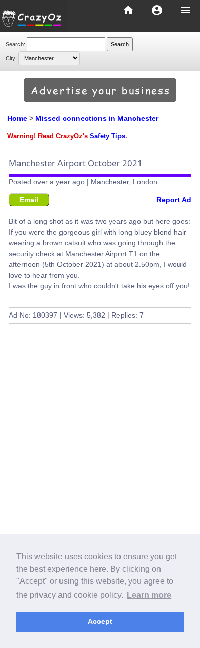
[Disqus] (100, 487)
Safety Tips (107, 136)
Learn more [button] (149, 595)
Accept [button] (100, 621)
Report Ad (173, 200)
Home (17, 118)
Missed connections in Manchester (96, 118)
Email (28, 200)
